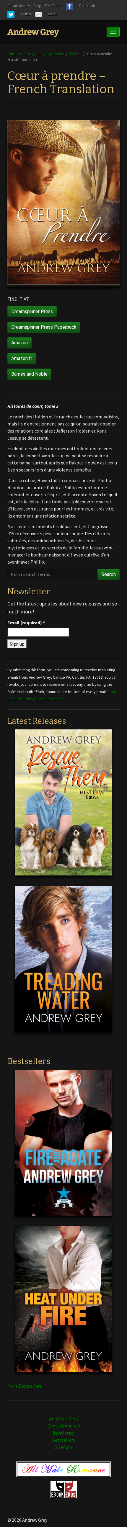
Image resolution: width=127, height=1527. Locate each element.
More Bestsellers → (27, 1386)
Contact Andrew (63, 1426)
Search (108, 574)
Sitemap (63, 1447)
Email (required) (26, 623)
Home (12, 53)
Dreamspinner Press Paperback (43, 327)
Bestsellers (63, 1440)
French (75, 53)
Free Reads (53, 5)
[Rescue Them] (63, 807)
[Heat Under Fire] (63, 1304)
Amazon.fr (21, 358)
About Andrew (18, 5)
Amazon (19, 343)
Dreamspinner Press (32, 311)
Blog (37, 5)
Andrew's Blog (63, 1419)
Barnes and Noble (29, 374)
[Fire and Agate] (63, 1147)
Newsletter (63, 1433)
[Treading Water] (63, 963)
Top (113, 1513)
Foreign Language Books (44, 53)
